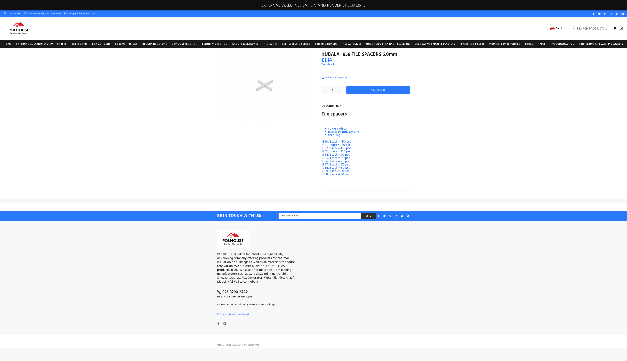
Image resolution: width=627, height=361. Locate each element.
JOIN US (369, 216)
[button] (559, 28)
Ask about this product (337, 77)
